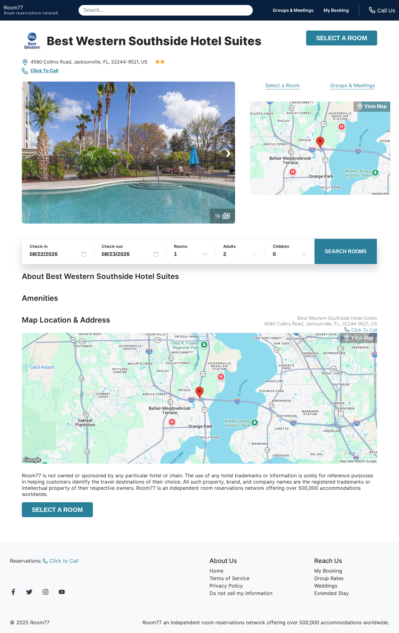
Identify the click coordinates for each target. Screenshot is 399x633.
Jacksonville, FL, (92, 62)
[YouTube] (62, 593)
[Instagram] (45, 593)
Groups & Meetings (293, 10)
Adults (229, 246)
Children (281, 246)
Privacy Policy (226, 586)
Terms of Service (229, 578)
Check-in (39, 246)
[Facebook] (13, 593)
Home (216, 571)
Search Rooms (346, 251)
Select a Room (341, 38)
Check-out (112, 246)
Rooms (180, 246)
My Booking (336, 10)
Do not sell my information (240, 593)
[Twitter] (29, 593)
